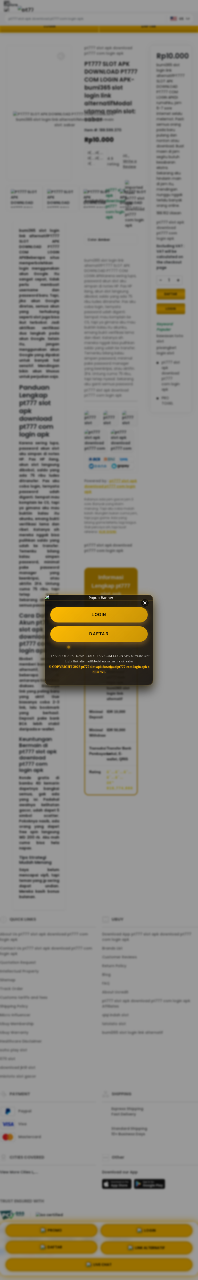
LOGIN (99, 614)
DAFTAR (99, 634)
